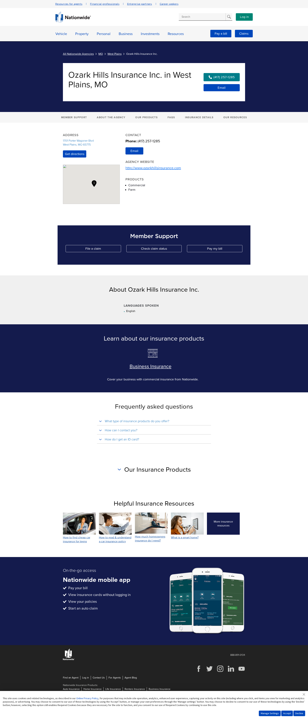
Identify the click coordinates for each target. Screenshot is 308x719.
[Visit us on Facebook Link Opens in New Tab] (198, 671)
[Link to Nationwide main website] (73, 21)
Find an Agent (70, 677)
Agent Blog (131, 677)
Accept (287, 713)
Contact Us (99, 677)
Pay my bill (224, 249)
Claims (243, 34)
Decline (299, 713)
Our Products (146, 117)
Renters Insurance (135, 689)
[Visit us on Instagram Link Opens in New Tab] (220, 671)
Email (222, 88)
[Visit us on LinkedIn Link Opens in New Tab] (230, 671)
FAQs (171, 117)
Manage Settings (270, 713)
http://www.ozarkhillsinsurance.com (153, 168)
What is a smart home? (185, 537)
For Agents (115, 677)
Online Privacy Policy (87, 698)
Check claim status (161, 249)
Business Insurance (150, 366)
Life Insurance (113, 689)
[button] (94, 183)
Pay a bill (221, 34)
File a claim (103, 249)
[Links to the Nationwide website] (69, 659)
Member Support (74, 117)
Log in (244, 17)
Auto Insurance (71, 689)
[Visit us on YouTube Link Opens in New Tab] (241, 671)
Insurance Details (199, 117)
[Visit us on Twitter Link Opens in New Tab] (209, 671)
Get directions (74, 154)
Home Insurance (92, 689)
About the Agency (111, 117)
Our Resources (235, 117)
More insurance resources (227, 523)
